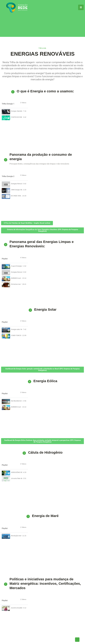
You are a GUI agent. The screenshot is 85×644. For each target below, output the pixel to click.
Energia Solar (45, 309)
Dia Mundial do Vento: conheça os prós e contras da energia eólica (16, 401)
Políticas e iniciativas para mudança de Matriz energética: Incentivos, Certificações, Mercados (45, 583)
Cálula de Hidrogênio (45, 452)
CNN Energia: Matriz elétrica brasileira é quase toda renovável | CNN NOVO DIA (16, 190)
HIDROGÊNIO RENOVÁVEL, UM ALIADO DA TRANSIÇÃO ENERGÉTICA (16, 472)
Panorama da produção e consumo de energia (41, 157)
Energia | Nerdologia (16, 111)
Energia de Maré (45, 516)
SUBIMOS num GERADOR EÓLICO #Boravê (16, 278)
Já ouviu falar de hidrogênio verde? (16, 478)
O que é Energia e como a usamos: (45, 91)
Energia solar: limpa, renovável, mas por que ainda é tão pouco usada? (16, 329)
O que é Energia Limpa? (16, 266)
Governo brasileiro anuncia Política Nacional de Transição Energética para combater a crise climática (16, 608)
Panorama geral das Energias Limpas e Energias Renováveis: (42, 244)
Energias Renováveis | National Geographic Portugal (16, 184)
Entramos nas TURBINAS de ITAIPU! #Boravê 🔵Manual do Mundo (16, 284)
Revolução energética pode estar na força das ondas (16, 536)
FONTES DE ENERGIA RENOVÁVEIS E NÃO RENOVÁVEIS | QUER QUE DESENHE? (16, 117)
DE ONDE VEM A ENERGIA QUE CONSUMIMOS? (16, 196)
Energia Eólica (45, 381)
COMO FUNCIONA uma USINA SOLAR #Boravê (16, 335)
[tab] (14, 111)
